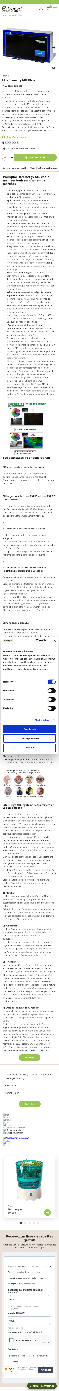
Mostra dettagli (42, 720)
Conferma (13, 1349)
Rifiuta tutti (29, 747)
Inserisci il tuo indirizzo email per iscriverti (25, 1291)
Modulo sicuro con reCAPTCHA (25, 1332)
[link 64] (41, 8)
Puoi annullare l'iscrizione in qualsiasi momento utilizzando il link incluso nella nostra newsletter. (26, 1368)
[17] (12, 157)
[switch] (52, 690)
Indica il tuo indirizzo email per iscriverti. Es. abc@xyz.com (24, 1308)
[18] (4, 157)
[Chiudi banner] (55, 641)
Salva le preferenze (29, 738)
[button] (21, 1223)
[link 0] (36, 641)
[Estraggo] (12, 9)
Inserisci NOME (16, 1313)
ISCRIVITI (46, 1370)
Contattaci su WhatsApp (42, 1386)
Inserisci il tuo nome (15, 1328)
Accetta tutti (29, 729)
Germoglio (15, 1209)
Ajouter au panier (36, 157)
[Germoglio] (29, 1179)
